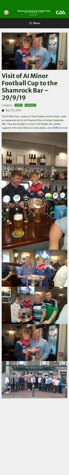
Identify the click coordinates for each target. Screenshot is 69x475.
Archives (30, 105)
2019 (18, 105)
